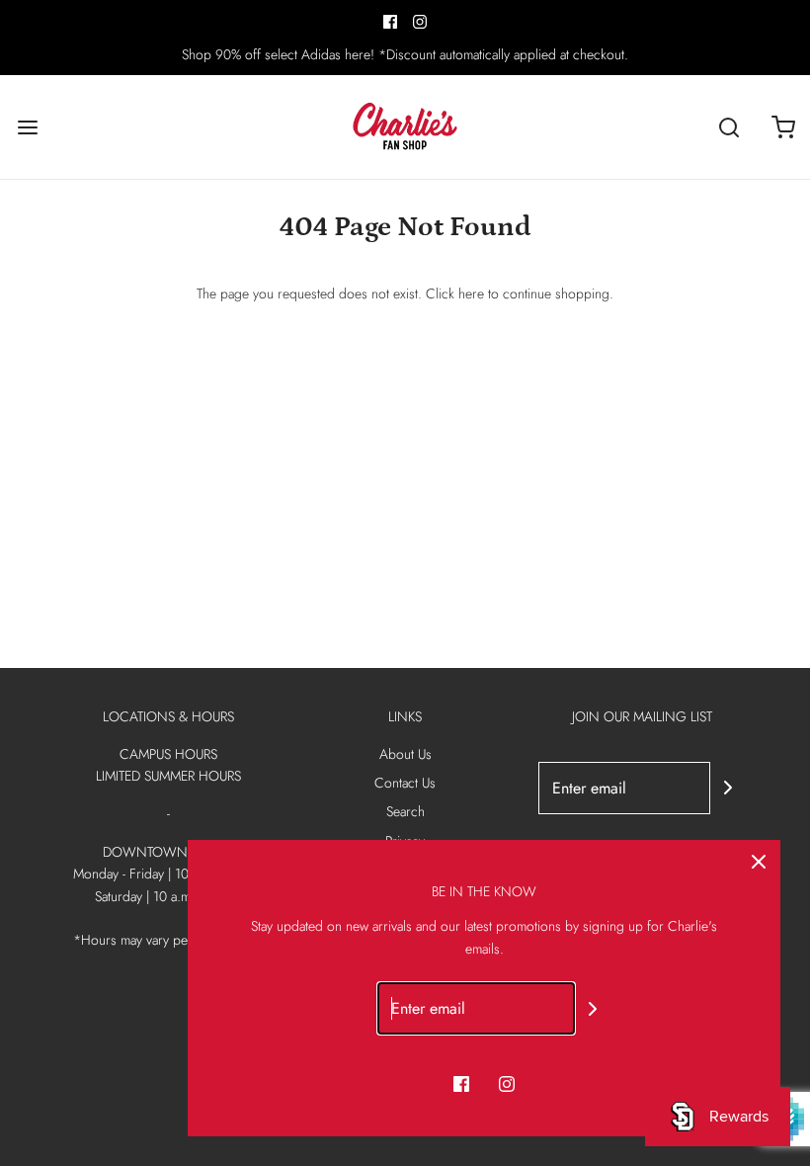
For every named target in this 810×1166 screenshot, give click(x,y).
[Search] (728, 127)
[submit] (728, 787)
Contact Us (405, 782)
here (471, 293)
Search (405, 811)
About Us (405, 754)
